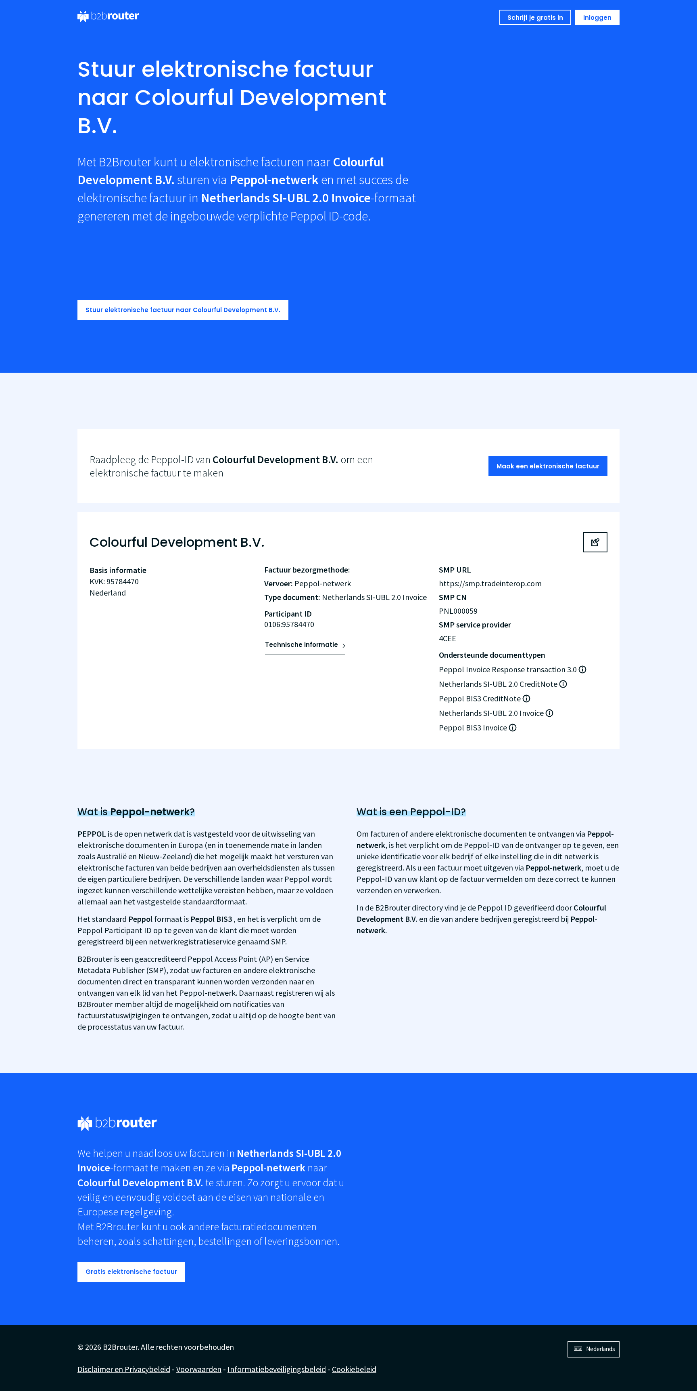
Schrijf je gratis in (535, 17)
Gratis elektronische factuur (131, 1271)
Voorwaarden (198, 1369)
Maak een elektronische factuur (548, 466)
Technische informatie (301, 644)
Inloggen (597, 17)
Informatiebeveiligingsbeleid (276, 1369)
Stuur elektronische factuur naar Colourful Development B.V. (183, 310)
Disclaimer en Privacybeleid (123, 1369)
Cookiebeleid (354, 1369)
